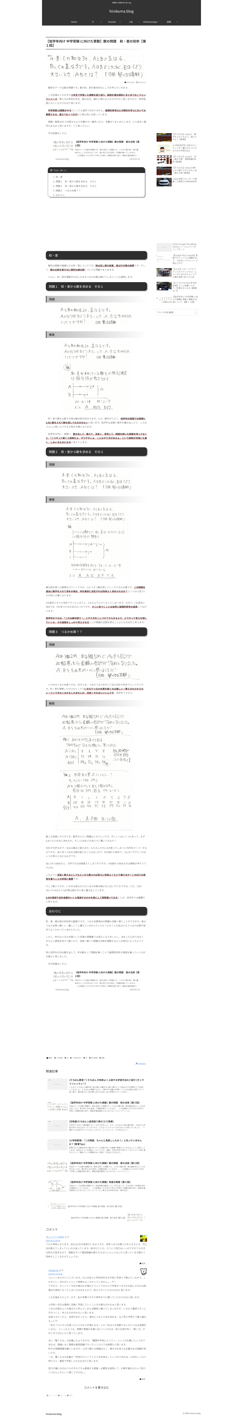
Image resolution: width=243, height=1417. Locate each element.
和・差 (59, 176)
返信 (143, 1263)
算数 (103, 1058)
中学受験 (59, 1058)
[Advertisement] (96, 226)
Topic (56, 170)
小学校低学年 (76, 1058)
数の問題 (94, 1058)
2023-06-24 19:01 (55, 1273)
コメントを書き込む (96, 1387)
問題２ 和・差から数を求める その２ (76, 186)
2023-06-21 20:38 (53, 1240)
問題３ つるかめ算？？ (68, 190)
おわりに (60, 195)
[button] (196, 312)
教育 (50, 1058)
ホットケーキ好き (55, 1236)
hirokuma (53, 1270)
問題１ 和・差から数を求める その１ (76, 181)
